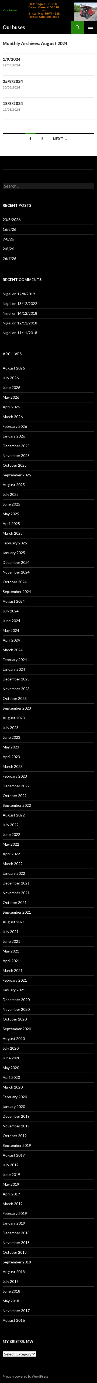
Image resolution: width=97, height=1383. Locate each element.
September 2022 (17, 805)
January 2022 (14, 873)
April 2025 (11, 523)
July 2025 (11, 494)
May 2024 (11, 630)
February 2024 (15, 659)
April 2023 (11, 756)
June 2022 (11, 834)
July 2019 (11, 1164)
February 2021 (15, 980)
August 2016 (14, 1320)
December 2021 (16, 883)
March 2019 (13, 1203)
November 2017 (16, 1310)
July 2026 (11, 377)
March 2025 (13, 533)
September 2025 (17, 475)
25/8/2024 (13, 81)
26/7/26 (9, 258)
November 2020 (16, 1009)
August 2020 (14, 1038)
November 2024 (16, 572)
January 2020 (14, 1106)
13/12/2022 (27, 303)
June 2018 (11, 1291)
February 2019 (15, 1213)
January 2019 (14, 1223)
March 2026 (13, 416)
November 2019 (16, 1126)
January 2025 (14, 552)
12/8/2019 (26, 293)
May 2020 (11, 1067)
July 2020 (11, 1048)
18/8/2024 (13, 103)
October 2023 (15, 698)
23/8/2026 (11, 219)
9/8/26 (8, 239)
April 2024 (11, 640)
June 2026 (11, 387)
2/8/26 (8, 248)
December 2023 (16, 679)
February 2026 (15, 426)
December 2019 (16, 1116)
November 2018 (16, 1242)
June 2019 (11, 1174)
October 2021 (15, 902)
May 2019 (11, 1184)
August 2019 (14, 1155)
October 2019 (15, 1135)
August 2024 (14, 601)
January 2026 (14, 436)
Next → (60, 139)
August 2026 (14, 368)
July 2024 (11, 611)
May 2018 (11, 1301)
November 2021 (16, 892)
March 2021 (13, 970)
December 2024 (16, 562)
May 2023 (11, 747)
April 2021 (11, 960)
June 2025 (11, 504)
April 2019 (11, 1194)
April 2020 (11, 1077)
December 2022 (16, 786)
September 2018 (17, 1262)
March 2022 (13, 863)
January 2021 (14, 990)
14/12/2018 (27, 313)
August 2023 (14, 718)
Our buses (14, 27)
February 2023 (15, 776)
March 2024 (13, 650)
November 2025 (16, 455)
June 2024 (11, 620)
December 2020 (16, 999)
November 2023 (16, 688)
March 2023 (13, 766)
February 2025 (15, 543)
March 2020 (13, 1087)
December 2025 (16, 445)
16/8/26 (9, 229)
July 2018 (11, 1281)
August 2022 (14, 815)
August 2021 (14, 922)
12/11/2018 (27, 323)
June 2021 (11, 941)
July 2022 (11, 824)
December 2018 (16, 1233)
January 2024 (14, 669)
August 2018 (14, 1271)
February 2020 (15, 1096)
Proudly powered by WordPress (25, 1376)
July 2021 (11, 931)
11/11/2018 (27, 332)
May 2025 (11, 513)
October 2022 (15, 795)
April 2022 (11, 854)
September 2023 (17, 708)
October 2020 (15, 1019)
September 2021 (17, 912)
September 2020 (17, 1028)
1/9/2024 (11, 59)
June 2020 (11, 1058)
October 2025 (15, 465)
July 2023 (11, 727)
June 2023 (11, 737)
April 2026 (11, 407)
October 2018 (15, 1252)
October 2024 (15, 581)
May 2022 (11, 844)
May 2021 (11, 951)
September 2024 (17, 591)
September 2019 (17, 1145)
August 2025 (14, 484)
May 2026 (11, 397)
